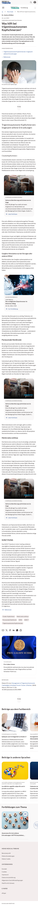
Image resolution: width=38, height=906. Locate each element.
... (35, 7)
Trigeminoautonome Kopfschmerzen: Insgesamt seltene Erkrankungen (18, 53)
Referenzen (7, 57)
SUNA (20, 620)
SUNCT (26, 620)
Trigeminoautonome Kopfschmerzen (13, 623)
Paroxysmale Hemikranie (9, 620)
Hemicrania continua (22, 616)
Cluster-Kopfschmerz (8, 616)
